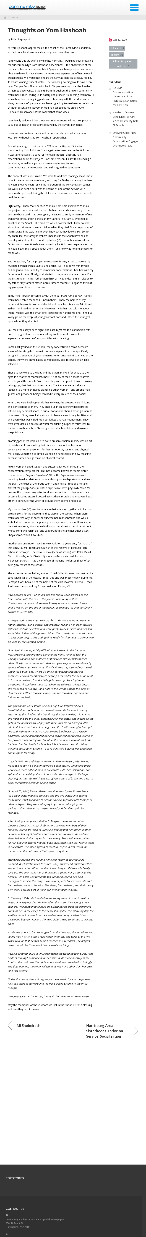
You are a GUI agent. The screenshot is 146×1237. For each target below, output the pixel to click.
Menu (134, 7)
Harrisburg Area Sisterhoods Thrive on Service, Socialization (104, 1030)
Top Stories (15, 1178)
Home (5, 17)
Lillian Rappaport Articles (123, 64)
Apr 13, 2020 (120, 39)
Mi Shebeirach (28, 1025)
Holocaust (117, 48)
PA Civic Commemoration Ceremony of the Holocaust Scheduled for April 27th (125, 96)
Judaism (14, 17)
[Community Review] (28, 8)
